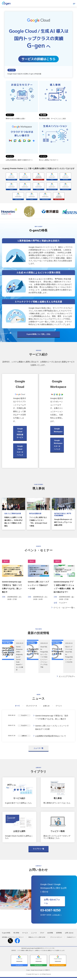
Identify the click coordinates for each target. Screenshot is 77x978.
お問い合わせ (69, 933)
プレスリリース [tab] (31, 706)
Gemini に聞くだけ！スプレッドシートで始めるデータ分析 (38, 585)
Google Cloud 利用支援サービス (20, 433)
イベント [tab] (59, 706)
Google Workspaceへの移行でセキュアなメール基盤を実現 (63, 522)
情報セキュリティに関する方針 (36, 937)
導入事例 (16, 933)
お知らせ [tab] (46, 706)
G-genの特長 (6, 933)
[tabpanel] (38, 726)
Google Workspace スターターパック (58, 445)
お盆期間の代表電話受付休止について (50, 736)
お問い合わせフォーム (52, 901)
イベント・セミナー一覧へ (64, 608)
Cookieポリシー (71, 937)
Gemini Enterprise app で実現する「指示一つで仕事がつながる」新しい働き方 (51, 717)
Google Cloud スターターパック (20, 450)
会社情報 (50, 933)
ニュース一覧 (38, 748)
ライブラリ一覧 (38, 849)
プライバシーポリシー (56, 937)
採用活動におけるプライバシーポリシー (13, 937)
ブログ (42, 933)
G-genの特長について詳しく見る (38, 334)
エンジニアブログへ (67, 676)
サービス (25, 933)
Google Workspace (58, 430)
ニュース (34, 933)
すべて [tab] (17, 706)
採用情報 (59, 933)
